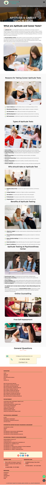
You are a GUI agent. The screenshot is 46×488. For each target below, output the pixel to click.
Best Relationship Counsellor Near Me (13, 396)
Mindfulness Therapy (9, 402)
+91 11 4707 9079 (37, 465)
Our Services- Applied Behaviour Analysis (13, 434)
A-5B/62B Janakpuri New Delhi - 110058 (32, 463)
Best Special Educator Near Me (11, 386)
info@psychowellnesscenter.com (35, 6)
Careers (5, 474)
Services (6, 375)
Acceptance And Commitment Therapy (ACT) (13, 401)
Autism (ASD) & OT (7, 440)
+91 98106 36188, (8, 467)
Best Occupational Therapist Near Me (12, 387)
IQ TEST (5, 417)
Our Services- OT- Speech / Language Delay (13, 449)
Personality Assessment (9, 418)
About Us (6, 374)
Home (5, 373)
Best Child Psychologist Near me (11, 391)
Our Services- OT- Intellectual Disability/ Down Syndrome (17, 446)
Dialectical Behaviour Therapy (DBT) (12, 411)
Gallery (5, 476)
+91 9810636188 (23, 6)
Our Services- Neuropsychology (11, 420)
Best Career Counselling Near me (11, 390)
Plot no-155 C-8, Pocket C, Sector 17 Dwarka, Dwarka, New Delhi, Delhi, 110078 (13, 464)
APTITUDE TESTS (7, 421)
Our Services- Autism (8, 427)
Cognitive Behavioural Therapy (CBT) (12, 404)
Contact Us (23, 362)
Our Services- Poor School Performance (13, 431)
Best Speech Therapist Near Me (11, 389)
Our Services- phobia (8, 445)
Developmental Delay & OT (10, 439)
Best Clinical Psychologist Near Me (12, 394)
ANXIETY (5, 428)
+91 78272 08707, (29, 465)
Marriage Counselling (9, 408)
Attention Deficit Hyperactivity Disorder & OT (14, 442)
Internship (6, 472)
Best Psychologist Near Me (10, 383)
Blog (5, 378)
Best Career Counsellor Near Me (11, 384)
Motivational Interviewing (10, 405)
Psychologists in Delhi (9, 377)
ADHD (5, 429)
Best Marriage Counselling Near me (12, 393)
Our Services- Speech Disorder (11, 432)
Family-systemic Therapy (9, 407)
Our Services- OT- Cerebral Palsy (11, 443)
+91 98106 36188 (24, 359)
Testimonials (7, 475)
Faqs (5, 478)
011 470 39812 (16, 467)
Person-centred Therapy (9, 409)
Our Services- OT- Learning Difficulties (13, 447)
